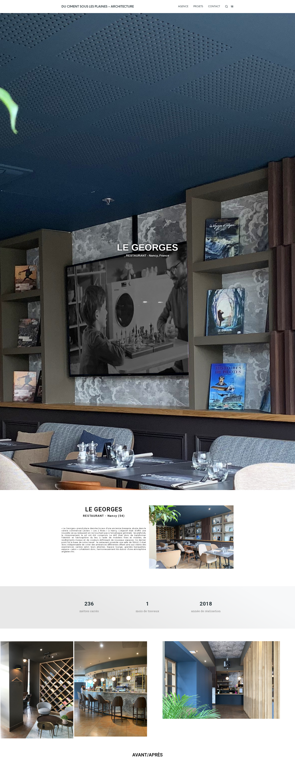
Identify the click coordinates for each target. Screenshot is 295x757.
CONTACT (214, 6)
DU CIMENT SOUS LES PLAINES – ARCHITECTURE (97, 6)
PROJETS (198, 6)
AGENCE (183, 6)
